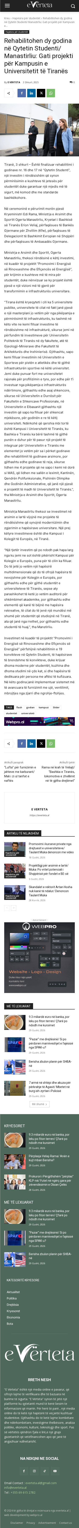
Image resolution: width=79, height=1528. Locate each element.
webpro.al (36, 1515)
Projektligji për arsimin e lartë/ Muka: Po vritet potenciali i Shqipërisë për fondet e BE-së (48, 869)
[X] (41, 93)
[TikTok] (45, 1471)
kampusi (44, 707)
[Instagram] (34, 1471)
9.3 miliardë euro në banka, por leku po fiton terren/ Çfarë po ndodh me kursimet (49, 1021)
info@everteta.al (15, 1488)
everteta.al (62, 1510)
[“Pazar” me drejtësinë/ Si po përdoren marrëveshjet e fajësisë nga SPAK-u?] (14, 1044)
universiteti (27, 713)
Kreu (7, 18)
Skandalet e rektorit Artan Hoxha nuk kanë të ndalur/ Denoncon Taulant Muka (50, 891)
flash (19, 707)
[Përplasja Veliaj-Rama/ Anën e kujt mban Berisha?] (14, 1161)
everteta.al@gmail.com (41, 1483)
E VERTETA (14, 82)
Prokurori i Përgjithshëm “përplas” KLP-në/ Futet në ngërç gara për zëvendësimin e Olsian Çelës (51, 1180)
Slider (56, 707)
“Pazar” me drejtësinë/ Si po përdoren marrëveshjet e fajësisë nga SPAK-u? (51, 1043)
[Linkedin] (31, 93)
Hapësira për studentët (26, 18)
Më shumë (38, 1104)
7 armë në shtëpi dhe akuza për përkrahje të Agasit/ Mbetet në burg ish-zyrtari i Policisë (50, 1087)
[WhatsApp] (51, 93)
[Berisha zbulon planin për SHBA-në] (14, 1067)
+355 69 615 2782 (23, 1492)
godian (30, 707)
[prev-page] (6, 908)
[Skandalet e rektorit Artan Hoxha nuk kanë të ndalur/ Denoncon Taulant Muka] (14, 892)
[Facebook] (21, 93)
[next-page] (13, 908)
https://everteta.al (39, 815)
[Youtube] (55, 1471)
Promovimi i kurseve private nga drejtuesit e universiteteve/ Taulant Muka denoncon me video (51, 848)
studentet (11, 713)
